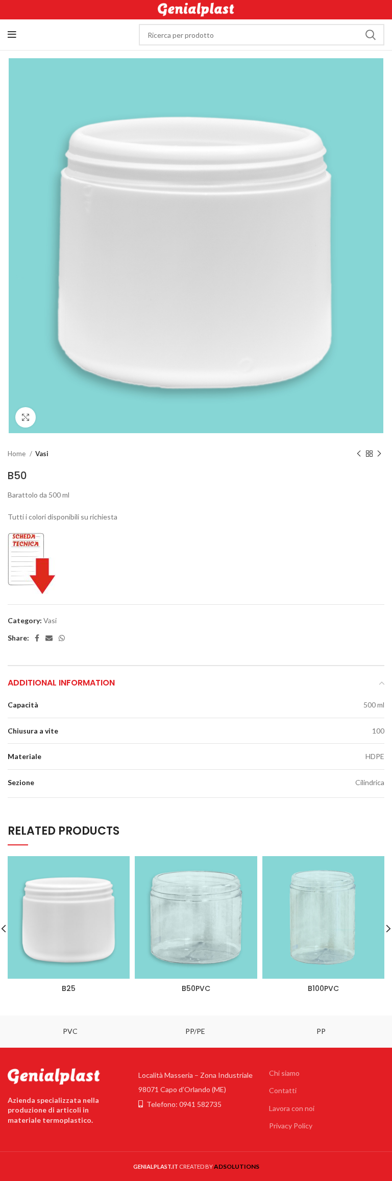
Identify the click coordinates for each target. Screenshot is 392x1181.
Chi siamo (284, 1073)
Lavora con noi (291, 1108)
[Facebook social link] (37, 638)
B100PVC (323, 988)
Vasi (41, 454)
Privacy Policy (290, 1125)
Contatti (283, 1090)
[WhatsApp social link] (62, 638)
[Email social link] (49, 638)
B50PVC (196, 988)
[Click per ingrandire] (25, 417)
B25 (69, 988)
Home (17, 454)
